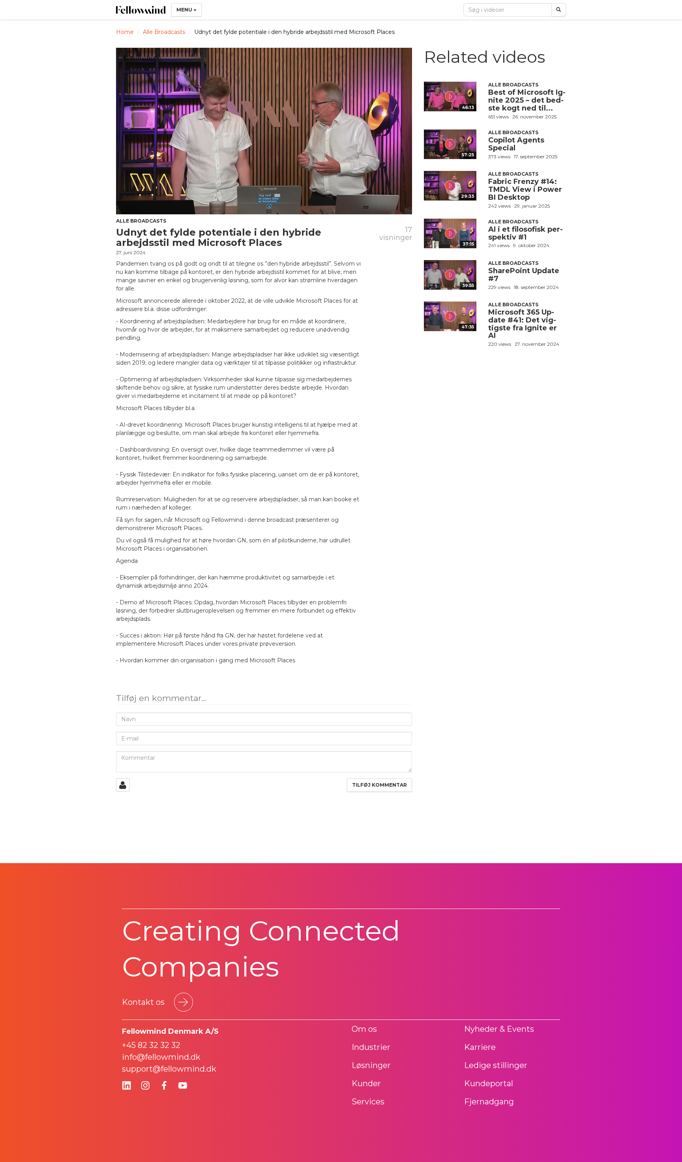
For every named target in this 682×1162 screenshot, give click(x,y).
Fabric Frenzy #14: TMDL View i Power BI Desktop (525, 189)
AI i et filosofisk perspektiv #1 (525, 233)
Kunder (366, 1083)
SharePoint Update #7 (523, 274)
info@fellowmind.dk (161, 1057)
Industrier (371, 1047)
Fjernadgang (489, 1101)
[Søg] (558, 10)
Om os (364, 1029)
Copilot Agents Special (516, 144)
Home (125, 32)
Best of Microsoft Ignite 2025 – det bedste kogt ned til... (527, 100)
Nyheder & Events (499, 1029)
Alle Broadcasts (164, 32)
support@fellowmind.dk (169, 1069)
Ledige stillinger (495, 1065)
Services (368, 1101)
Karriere (480, 1047)
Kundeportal (488, 1083)
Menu (184, 10)
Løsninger (371, 1065)
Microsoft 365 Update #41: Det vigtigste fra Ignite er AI (522, 324)
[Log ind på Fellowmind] (122, 785)
